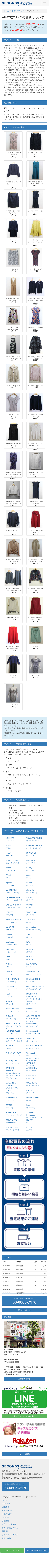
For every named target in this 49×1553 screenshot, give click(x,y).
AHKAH (9, 1002)
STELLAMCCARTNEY (14, 1039)
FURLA (9, 965)
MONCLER (31, 957)
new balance (32, 1009)
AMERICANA (31, 1069)
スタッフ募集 (24, 1454)
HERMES (9, 913)
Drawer (30, 1106)
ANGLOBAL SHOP (13, 1076)
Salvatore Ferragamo (34, 1116)
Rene (8, 957)
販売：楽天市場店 (9, 1524)
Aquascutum (33, 928)
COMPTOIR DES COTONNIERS (34, 1018)
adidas (10, 868)
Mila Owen (11, 950)
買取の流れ (6, 1503)
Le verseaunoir (34, 1032)
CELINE (9, 972)
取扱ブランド (7, 1510)
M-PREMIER (31, 854)
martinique (11, 943)
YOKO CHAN (31, 913)
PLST (9, 995)
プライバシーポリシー (10, 1534)
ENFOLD (11, 1017)
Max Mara (11, 987)
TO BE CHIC (32, 1039)
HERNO (29, 1121)
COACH (9, 876)
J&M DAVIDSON (33, 972)
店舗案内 (5, 1520)
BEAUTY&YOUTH (13, 1025)
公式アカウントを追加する (24, 1416)
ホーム (6, 11)
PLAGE (10, 1091)
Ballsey (30, 868)
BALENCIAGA (31, 965)
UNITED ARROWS (14, 906)
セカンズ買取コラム (10, 1527)
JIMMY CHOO (11, 1121)
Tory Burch (31, 1002)
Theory (9, 854)
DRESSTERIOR (32, 1098)
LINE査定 (5, 1507)
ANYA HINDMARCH (14, 920)
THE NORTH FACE (13, 1054)
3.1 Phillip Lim (12, 1061)
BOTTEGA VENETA (34, 1046)
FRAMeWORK (11, 1098)
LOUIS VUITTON (33, 980)
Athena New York (14, 1009)
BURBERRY (31, 861)
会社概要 (5, 1517)
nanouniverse (32, 1024)
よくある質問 (7, 1514)
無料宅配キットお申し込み (37, 1550)
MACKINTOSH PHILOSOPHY (34, 997)
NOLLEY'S (10, 839)
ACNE (8, 846)
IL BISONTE (31, 1076)
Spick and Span (12, 861)
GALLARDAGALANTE (35, 987)
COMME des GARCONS (32, 1063)
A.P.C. (31, 935)
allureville (31, 891)
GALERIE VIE (32, 1084)
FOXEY (30, 883)
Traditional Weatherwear (34, 1057)
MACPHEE (10, 928)
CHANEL (29, 906)
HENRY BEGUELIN (13, 1032)
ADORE (29, 898)
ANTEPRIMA (31, 920)
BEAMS (9, 1106)
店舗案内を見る (24, 1379)
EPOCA (29, 1128)
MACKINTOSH (12, 891)
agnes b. (10, 883)
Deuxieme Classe (14, 898)
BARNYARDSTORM (34, 846)
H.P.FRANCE (14, 1113)
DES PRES (30, 950)
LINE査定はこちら (12, 1550)
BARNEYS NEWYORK (13, 1071)
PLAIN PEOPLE (12, 1128)
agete (29, 876)
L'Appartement (32, 1091)
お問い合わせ (25, 1310)
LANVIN (9, 935)
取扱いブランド (18, 11)
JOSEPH (9, 1046)
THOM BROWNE (12, 980)
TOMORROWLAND (34, 839)
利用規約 (5, 1531)
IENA (29, 943)
